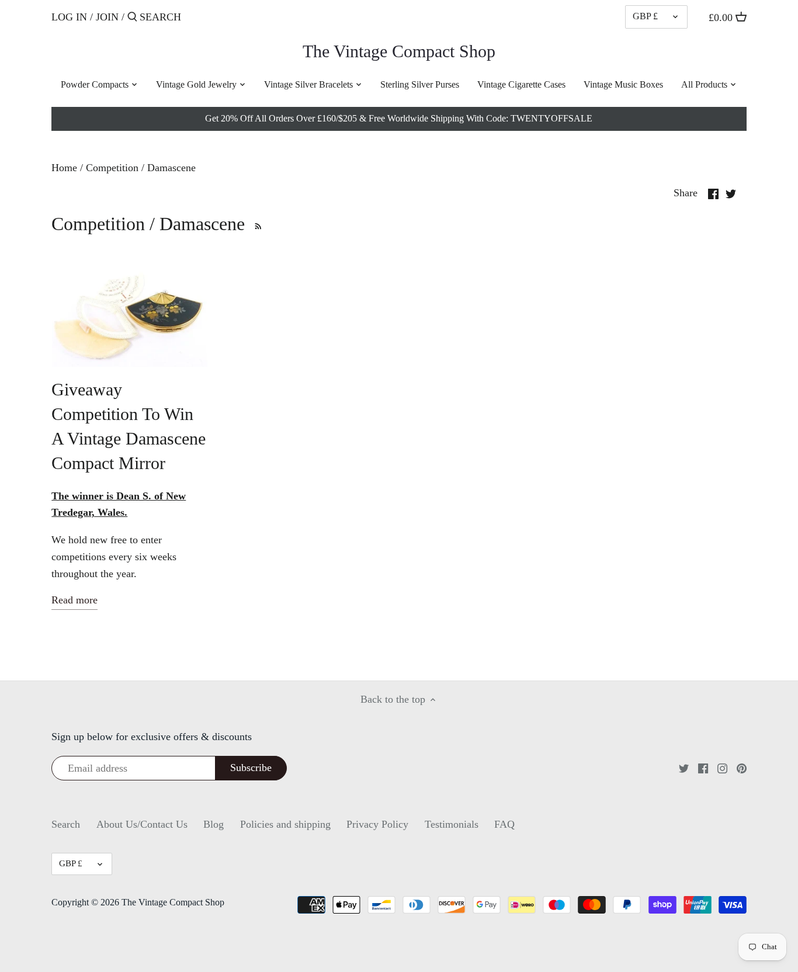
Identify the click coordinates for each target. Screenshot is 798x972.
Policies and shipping (285, 824)
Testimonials (451, 824)
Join (107, 17)
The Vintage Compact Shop (399, 51)
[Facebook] (703, 768)
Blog (213, 824)
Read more (74, 600)
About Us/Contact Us (142, 824)
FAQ (504, 824)
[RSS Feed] (255, 223)
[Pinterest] (742, 768)
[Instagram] (722, 768)
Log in (69, 17)
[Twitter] (684, 768)
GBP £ (645, 16)
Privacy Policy (377, 824)
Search (65, 824)
